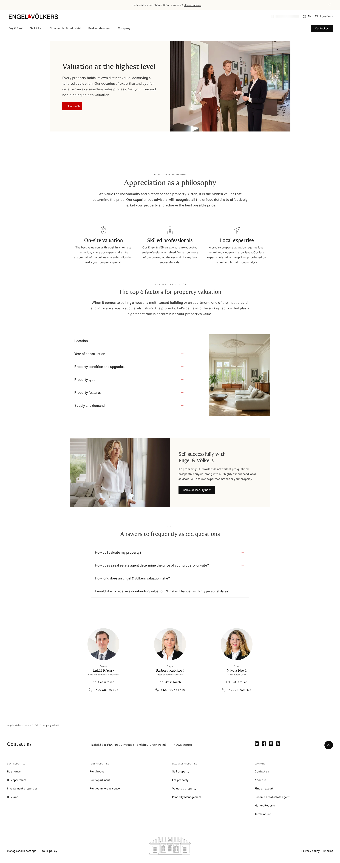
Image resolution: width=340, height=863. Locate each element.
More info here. (192, 5)
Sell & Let (36, 28)
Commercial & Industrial (65, 28)
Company (124, 28)
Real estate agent (99, 28)
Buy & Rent (15, 28)
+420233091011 (182, 745)
